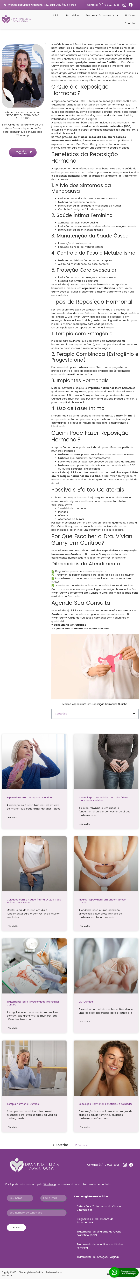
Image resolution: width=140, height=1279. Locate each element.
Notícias (130, 15)
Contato (130, 23)
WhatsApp (50, 1184)
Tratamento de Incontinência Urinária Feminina (100, 1246)
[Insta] (124, 5)
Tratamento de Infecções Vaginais (98, 1257)
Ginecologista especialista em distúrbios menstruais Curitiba (103, 799)
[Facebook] (131, 5)
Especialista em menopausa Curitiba (29, 797)
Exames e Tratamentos (100, 15)
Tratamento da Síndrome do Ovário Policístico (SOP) (99, 1233)
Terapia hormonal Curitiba (23, 1104)
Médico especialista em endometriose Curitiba (102, 901)
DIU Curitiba (86, 1001)
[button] (134, 713)
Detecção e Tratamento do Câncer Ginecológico (99, 1208)
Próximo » (81, 1145)
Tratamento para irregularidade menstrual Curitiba (33, 1003)
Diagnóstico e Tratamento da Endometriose (95, 1220)
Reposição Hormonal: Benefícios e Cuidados (105, 1104)
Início (56, 15)
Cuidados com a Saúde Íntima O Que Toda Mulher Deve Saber (34, 901)
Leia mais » (12, 817)
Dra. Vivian (72, 15)
